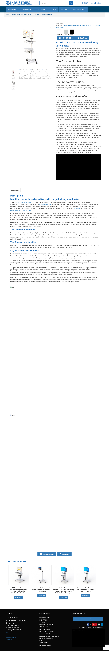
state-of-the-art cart (45, 204)
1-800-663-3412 (92, 3)
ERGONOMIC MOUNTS (46, 631)
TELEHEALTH (43, 622)
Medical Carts (44, 629)
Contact (64, 9)
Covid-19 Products (46, 645)
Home (7, 15)
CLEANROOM (43, 627)
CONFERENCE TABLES (46, 625)
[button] (49, 26)
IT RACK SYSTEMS (45, 634)
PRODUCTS (12, 9)
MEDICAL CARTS (69, 25)
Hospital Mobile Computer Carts (24, 202)
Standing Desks (45, 618)
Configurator (78, 9)
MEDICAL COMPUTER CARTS (84, 25)
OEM (54, 9)
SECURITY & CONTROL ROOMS (49, 636)
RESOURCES (27, 9)
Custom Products (46, 638)
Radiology (42, 9)
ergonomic (77, 208)
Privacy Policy (9, 639)
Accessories (43, 643)
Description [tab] (15, 190)
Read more (18, 597)
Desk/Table (43, 620)
